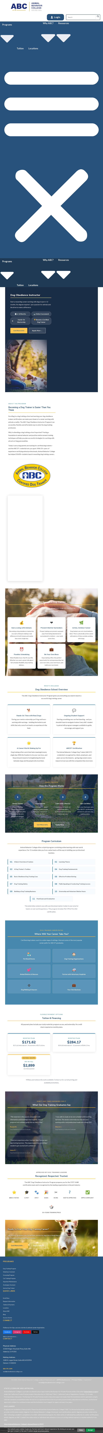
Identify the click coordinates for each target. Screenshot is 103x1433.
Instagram (17, 1332)
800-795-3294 (7, 1369)
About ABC (6, 1311)
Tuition (20, 48)
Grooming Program (8, 1275)
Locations (33, 48)
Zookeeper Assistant (9, 1285)
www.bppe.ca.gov (91, 1391)
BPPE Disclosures (63, 1380)
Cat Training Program (9, 1278)
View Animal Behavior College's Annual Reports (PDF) (24, 1424)
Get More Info (18, 330)
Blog (4, 1314)
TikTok (35, 1332)
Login (57, 17)
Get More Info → (18, 1245)
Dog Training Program (9, 1268)
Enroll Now (6, 1298)
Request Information (9, 1301)
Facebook (7, 1332)
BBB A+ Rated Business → (10, 1336)
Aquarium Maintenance (10, 1281)
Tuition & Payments (8, 1305)
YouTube (26, 1332)
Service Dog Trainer (9, 1288)
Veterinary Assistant (9, 1272)
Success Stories (7, 1318)
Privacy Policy (77, 1380)
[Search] (98, 16)
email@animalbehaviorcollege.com (12, 1371)
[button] (51, 154)
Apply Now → (37, 330)
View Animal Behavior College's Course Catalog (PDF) (24, 1427)
